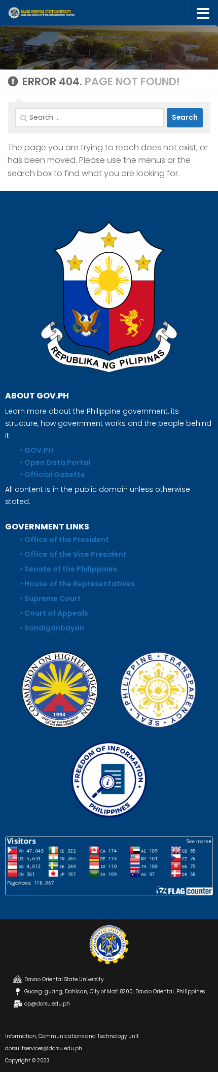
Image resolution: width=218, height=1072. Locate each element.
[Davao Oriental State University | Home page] (52, 12)
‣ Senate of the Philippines (68, 569)
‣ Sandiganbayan (52, 628)
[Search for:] (89, 117)
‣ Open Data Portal (55, 462)
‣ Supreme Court (50, 598)
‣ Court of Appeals (54, 613)
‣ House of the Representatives (77, 584)
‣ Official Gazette (52, 475)
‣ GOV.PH (36, 450)
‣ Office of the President (64, 539)
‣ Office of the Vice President (73, 554)
